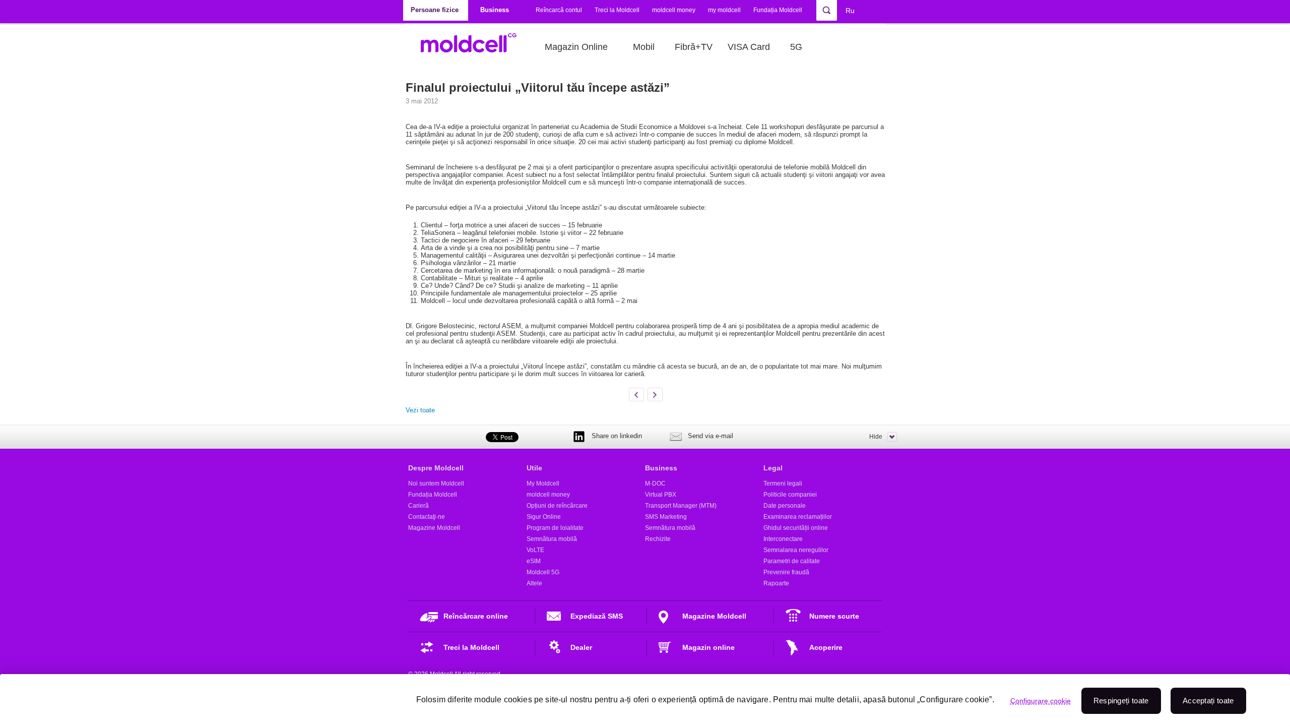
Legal (773, 468)
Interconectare (783, 538)
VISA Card (749, 47)
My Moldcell (543, 483)
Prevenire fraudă (786, 572)
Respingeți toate (1121, 700)
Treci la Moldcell (617, 10)
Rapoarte (776, 583)
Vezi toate (420, 410)
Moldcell (474, 46)
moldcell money (673, 10)
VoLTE (535, 550)
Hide (875, 436)
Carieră (418, 505)
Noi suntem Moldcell (436, 483)
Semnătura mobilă (552, 538)
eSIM (534, 561)
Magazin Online (576, 47)
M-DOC (655, 483)
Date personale (784, 505)
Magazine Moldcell (434, 527)
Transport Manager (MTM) (681, 505)
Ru (850, 11)
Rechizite (658, 538)
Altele (534, 583)
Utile (534, 468)
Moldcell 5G (543, 572)
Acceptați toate (1208, 700)
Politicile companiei (790, 494)
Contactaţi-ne (426, 516)
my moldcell (724, 10)
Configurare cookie (1040, 701)
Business (661, 468)
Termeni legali (782, 483)
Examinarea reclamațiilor (797, 516)
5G (796, 47)
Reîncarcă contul (559, 10)
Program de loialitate (555, 527)
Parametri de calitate (791, 561)
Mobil (644, 47)
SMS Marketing (666, 516)
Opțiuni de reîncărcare (557, 505)
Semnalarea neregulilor (795, 550)
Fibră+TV (694, 47)
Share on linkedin (617, 436)
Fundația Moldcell (777, 10)
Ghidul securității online (795, 527)
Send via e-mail (710, 436)
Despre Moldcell (436, 468)
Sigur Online (544, 516)
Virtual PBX (660, 494)
